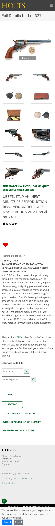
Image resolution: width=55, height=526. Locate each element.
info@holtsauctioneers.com (20, 478)
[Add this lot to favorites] (5, 244)
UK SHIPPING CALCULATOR (18, 430)
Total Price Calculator (19, 413)
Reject (18, 522)
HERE (18, 337)
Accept (7, 522)
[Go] (26, 371)
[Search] (33, 379)
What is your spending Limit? (22, 422)
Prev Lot (12, 395)
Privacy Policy (8, 483)
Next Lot (12, 404)
